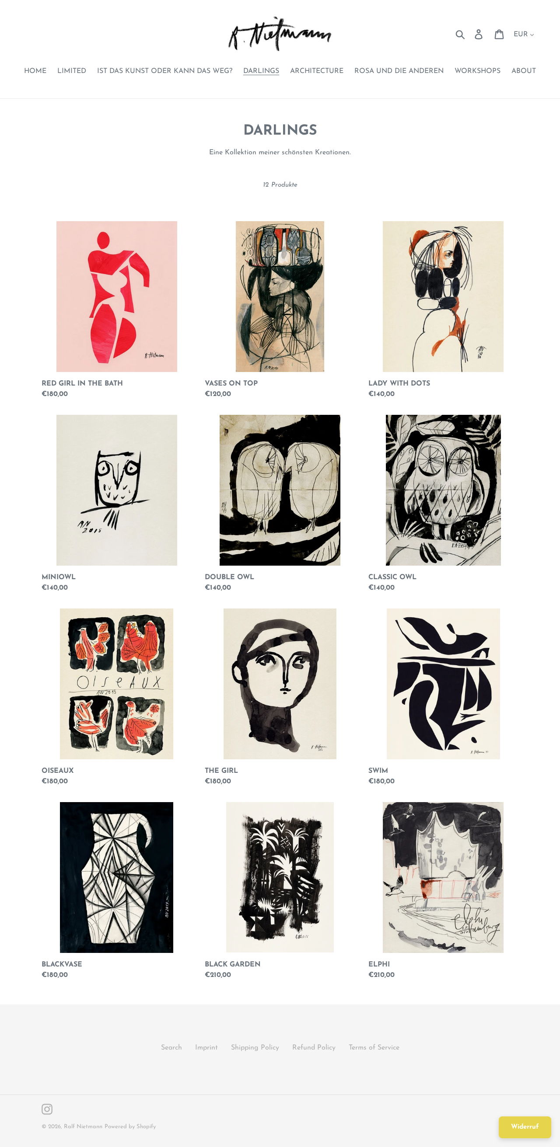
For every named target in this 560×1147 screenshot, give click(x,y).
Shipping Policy (255, 1047)
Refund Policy (314, 1047)
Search (171, 1047)
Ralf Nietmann (83, 1127)
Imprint (206, 1047)
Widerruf (525, 1127)
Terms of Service (374, 1047)
